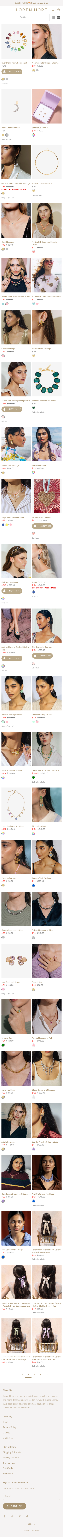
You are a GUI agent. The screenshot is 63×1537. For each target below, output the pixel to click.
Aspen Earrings (38, 582)
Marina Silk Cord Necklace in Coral (44, 243)
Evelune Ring (6, 1038)
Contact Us (8, 1438)
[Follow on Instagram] (12, 1516)
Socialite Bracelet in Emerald (44, 401)
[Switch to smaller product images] (58, 17)
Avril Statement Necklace (43, 1194)
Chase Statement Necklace (43, 1090)
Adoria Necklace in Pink (42, 1038)
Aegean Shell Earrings (41, 878)
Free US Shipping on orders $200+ (31, 3)
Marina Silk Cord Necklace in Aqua (47, 297)
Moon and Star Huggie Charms (45, 63)
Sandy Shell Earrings (10, 465)
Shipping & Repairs (12, 1452)
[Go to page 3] (47, 1374)
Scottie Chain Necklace (42, 183)
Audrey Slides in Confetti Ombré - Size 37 (15, 648)
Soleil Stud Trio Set (40, 128)
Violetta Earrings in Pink (42, 715)
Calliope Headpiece (9, 582)
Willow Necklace (39, 465)
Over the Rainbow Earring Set (14, 63)
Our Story (7, 1416)
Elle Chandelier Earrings (42, 647)
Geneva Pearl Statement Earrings (15, 183)
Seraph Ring (37, 982)
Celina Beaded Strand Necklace (45, 770)
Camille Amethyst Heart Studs (45, 1142)
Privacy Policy (9, 1427)
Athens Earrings (39, 826)
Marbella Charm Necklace (12, 826)
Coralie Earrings (8, 349)
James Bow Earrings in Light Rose (15, 401)
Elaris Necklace (8, 1090)
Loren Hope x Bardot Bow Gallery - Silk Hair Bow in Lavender (46, 1358)
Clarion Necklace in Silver (12, 930)
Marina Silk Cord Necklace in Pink (15, 297)
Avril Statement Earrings (12, 1250)
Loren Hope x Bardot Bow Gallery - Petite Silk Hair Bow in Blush (46, 1304)
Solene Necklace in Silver (42, 930)
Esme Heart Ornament (41, 517)
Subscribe (14, 1506)
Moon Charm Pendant (10, 128)
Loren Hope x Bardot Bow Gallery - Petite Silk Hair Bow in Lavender (15, 1304)
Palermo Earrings (8, 878)
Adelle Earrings (8, 1142)
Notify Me (15, 71)
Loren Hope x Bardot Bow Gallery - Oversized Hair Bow (46, 1251)
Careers (6, 1432)
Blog (5, 1422)
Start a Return (9, 1447)
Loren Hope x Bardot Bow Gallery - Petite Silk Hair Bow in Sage (15, 1358)
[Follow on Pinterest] (19, 1516)
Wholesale (8, 1473)
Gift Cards (8, 1468)
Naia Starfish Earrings (41, 349)
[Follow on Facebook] (4, 1516)
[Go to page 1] (16, 1374)
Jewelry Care (9, 1463)
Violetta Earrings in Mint (11, 715)
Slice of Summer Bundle (11, 770)
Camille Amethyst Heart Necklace (15, 1194)
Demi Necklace (7, 242)
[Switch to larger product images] (53, 17)
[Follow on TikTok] (27, 1516)
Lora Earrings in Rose (10, 982)
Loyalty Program (11, 1457)
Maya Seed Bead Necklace (12, 517)
